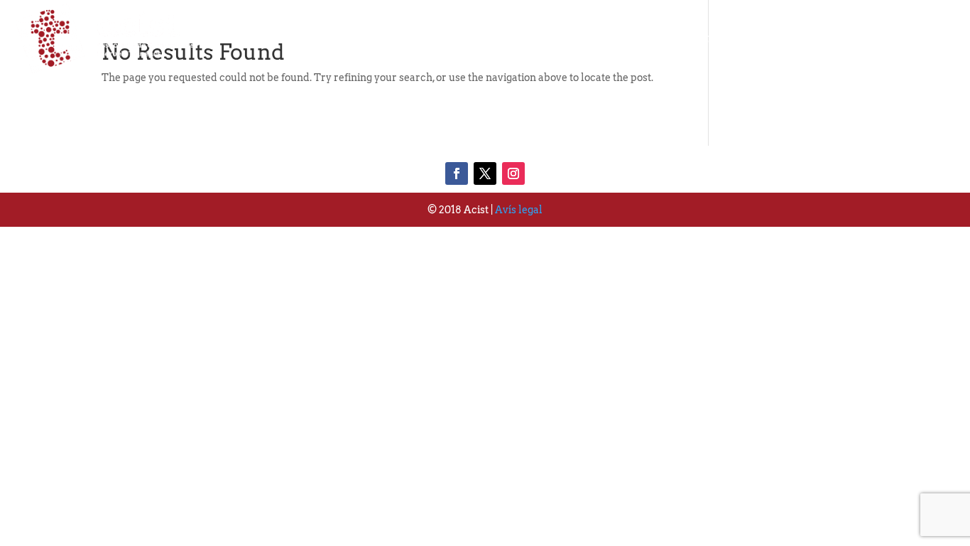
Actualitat (824, 38)
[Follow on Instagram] (513, 173)
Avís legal (519, 209)
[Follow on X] (485, 173)
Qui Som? (632, 38)
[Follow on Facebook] (456, 173)
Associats (727, 38)
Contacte (918, 38)
